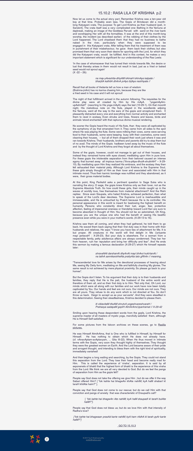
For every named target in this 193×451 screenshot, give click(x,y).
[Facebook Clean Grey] (47, 439)
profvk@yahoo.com (93, 440)
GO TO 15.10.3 (126, 425)
